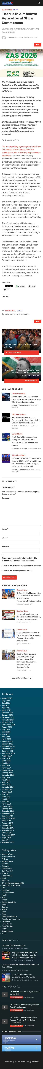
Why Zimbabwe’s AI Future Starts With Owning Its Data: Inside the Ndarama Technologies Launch (25, 955)
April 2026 (6, 708)
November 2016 (8, 842)
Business (5, 864)
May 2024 (6, 763)
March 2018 (6, 821)
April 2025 (6, 737)
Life (3, 888)
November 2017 (8, 830)
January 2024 (7, 773)
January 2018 (7, 826)
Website (5, 547)
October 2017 (7, 833)
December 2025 (8, 718)
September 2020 (8, 818)
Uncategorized (7, 931)
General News (7, 9)
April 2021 (5, 802)
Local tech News (8, 893)
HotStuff (5, 881)
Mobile (4, 895)
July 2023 (6, 778)
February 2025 (7, 742)
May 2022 (6, 780)
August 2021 (7, 792)
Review (4, 905)
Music (4, 897)
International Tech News (11, 885)
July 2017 (5, 840)
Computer (6, 866)
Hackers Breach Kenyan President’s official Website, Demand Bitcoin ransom (29, 617)
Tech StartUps (7, 926)
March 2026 (6, 710)
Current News (17, 434)
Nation (15, 9)
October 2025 (7, 722)
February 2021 (7, 806)
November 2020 (8, 814)
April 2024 (6, 766)
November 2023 (8, 775)
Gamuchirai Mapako (22, 405)
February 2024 (7, 770)
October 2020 (7, 816)
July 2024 (6, 758)
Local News (6, 890)
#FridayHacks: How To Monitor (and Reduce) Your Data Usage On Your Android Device (23, 1020)
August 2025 (7, 727)
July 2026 (6, 701)
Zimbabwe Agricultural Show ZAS (17, 314)
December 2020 (8, 811)
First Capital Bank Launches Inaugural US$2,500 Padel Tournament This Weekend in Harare (25, 441)
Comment (6, 498)
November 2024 (8, 749)
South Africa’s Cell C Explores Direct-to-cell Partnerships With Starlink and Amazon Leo (26, 399)
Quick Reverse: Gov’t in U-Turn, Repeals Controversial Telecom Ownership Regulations (29, 637)
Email (5, 538)
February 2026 (7, 713)
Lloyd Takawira (20, 448)
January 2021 (7, 809)
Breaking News (22, 611)
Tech (4, 914)
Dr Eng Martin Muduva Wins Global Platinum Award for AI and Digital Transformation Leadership (29, 597)
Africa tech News (18, 394)
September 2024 (8, 754)
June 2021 (6, 797)
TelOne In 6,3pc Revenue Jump (14, 945)
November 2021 (8, 787)
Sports (4, 909)
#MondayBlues (7, 854)
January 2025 (7, 744)
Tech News (6, 921)
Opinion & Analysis (9, 902)
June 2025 (6, 732)
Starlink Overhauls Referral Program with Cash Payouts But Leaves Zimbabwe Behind (26, 420)
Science (5, 907)
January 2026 (7, 715)
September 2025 (8, 725)
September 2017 (8, 835)
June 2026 (6, 703)
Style (4, 912)
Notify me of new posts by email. (18, 571)
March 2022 (6, 785)
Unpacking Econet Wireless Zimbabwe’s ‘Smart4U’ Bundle (23, 975)
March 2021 (6, 804)
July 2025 (6, 730)
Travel (4, 929)
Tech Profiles (7, 924)
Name (5, 529)
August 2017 (7, 838)
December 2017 (8, 828)
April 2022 (6, 782)
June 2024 (6, 761)
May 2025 (6, 734)
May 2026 (6, 706)
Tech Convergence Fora (11, 919)
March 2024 (6, 768)
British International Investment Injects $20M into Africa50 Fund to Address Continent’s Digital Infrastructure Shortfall (26, 462)
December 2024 (8, 746)
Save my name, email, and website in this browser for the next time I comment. (19, 559)
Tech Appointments (9, 917)
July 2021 (5, 794)
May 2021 (5, 799)
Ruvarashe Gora (16, 38)
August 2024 (7, 756)
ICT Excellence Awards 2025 (13, 883)
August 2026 (7, 698)
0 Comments (29, 997)
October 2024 (7, 751)
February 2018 (7, 823)
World (4, 933)
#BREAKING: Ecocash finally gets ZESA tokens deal (25, 993)
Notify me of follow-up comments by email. (22, 566)
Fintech (5, 873)
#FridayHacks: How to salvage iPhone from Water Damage (24, 1006)
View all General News (20, 678)
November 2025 (8, 720)
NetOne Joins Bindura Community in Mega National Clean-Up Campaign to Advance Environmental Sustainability (26, 660)
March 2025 (6, 739)
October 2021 (7, 790)
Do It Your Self (7, 871)
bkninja (36, 1062)
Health (4, 878)
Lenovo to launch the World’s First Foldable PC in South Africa (20, 966)
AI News (5, 859)
